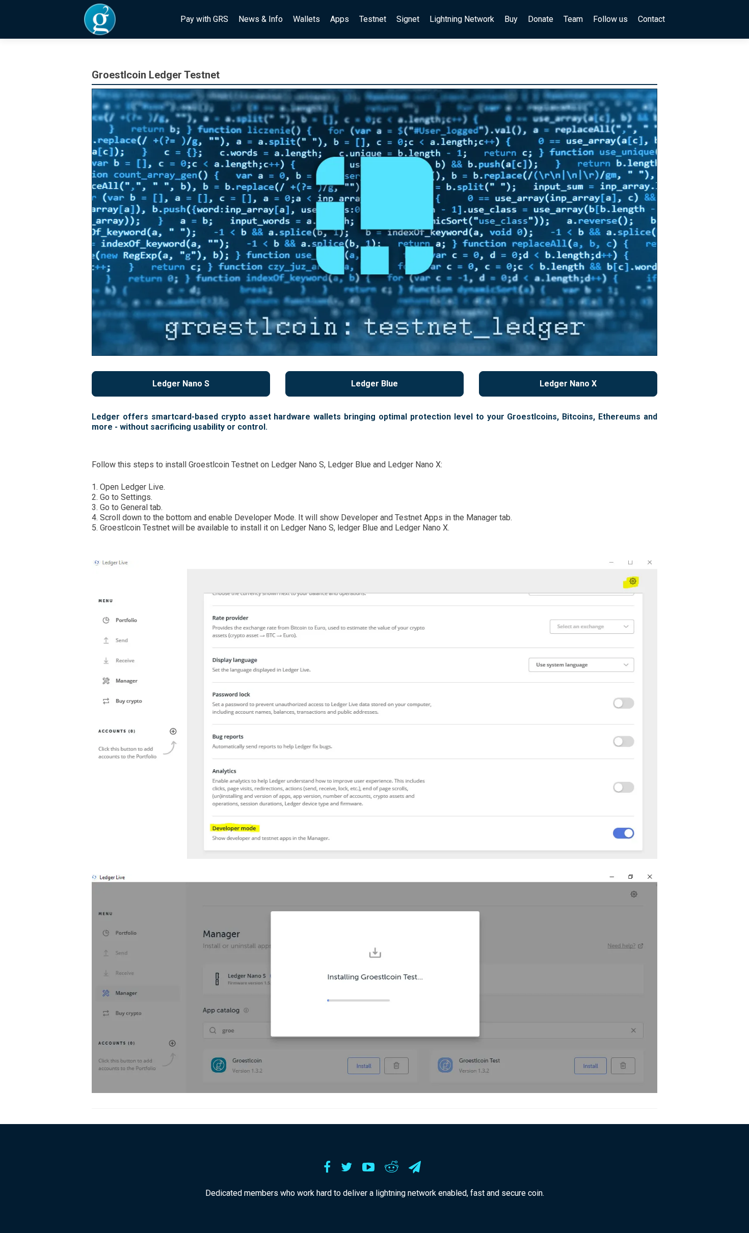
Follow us (610, 19)
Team (573, 19)
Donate (540, 19)
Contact (651, 19)
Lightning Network (462, 19)
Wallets (306, 19)
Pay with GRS (204, 19)
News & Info (260, 19)
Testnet (372, 19)
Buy (511, 19)
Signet (407, 19)
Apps (339, 19)
